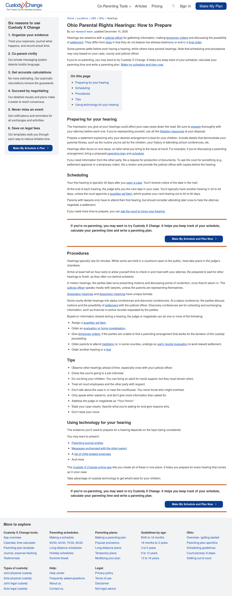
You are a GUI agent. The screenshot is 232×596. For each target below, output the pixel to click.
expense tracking (26, 553)
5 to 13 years (149, 553)
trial (108, 349)
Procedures (82, 93)
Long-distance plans (108, 548)
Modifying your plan (107, 558)
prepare (196, 126)
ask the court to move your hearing (143, 211)
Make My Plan (211, 6)
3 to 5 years (148, 548)
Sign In (185, 6)
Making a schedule (61, 537)
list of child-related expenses (92, 454)
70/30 (70, 542)
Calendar (9, 542)
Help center (56, 573)
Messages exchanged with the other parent (99, 448)
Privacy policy (104, 573)
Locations (82, 18)
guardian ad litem (121, 194)
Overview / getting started (203, 537)
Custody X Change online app (92, 467)
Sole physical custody (18, 578)
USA (93, 18)
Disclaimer (102, 583)
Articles (141, 6)
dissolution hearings (112, 294)
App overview (12, 537)
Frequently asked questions (67, 578)
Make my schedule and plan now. (142, 64)
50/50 (53, 542)
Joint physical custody (18, 573)
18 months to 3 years (154, 542)
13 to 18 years (150, 558)
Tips (78, 99)
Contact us (56, 588)
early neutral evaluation (173, 344)
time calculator (26, 542)
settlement (76, 42)
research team (84, 31)
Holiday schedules (61, 553)
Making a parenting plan (110, 537)
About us (55, 583)
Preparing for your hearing (92, 82)
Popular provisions (107, 542)
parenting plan (116, 153)
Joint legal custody (16, 583)
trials (109, 42)
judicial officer (114, 38)
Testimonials (12, 558)
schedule (138, 153)
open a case (134, 182)
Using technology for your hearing (97, 104)
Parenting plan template (19, 548)
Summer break (58, 558)
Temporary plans (106, 553)
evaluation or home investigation (104, 328)
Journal (8, 553)
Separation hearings (80, 294)
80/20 (79, 542)
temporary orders (177, 38)
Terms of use (103, 578)
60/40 (61, 542)
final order (195, 42)
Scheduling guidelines (201, 548)
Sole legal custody (15, 588)
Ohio (101, 18)
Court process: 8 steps (201, 553)
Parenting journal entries (87, 443)
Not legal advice (105, 588)
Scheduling (82, 88)
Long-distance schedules (65, 548)
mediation (108, 344)
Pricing (157, 6)
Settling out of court (199, 558)
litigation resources (172, 131)
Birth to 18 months (152, 537)
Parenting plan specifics (202, 542)
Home (70, 18)
